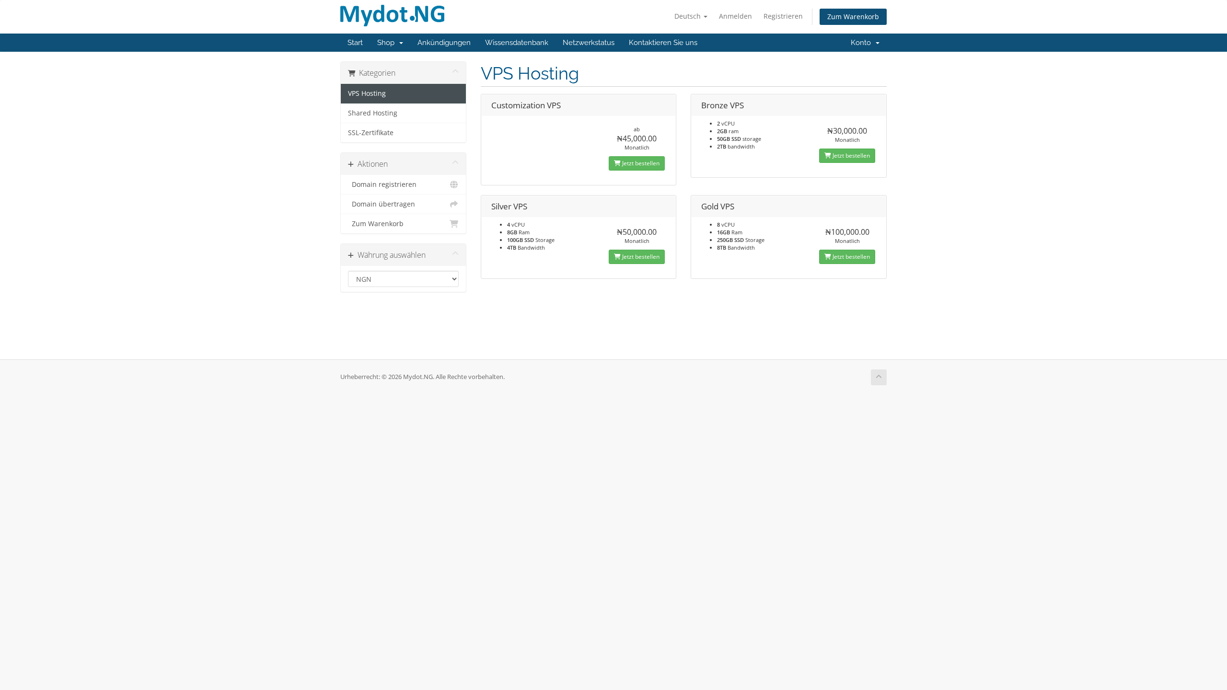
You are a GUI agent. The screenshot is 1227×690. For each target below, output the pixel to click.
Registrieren (783, 16)
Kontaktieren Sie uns (663, 42)
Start (355, 42)
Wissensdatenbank (516, 42)
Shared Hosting (372, 113)
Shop (387, 42)
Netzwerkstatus (588, 42)
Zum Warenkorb (853, 16)
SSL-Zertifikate (371, 132)
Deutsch (688, 16)
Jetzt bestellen (640, 163)
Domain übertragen (381, 204)
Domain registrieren (382, 184)
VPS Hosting (367, 93)
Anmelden (735, 16)
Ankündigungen (444, 42)
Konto (863, 42)
